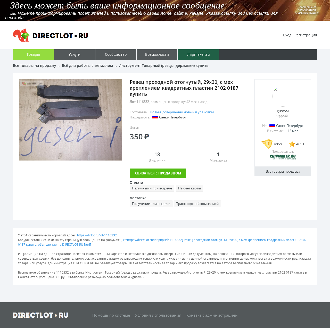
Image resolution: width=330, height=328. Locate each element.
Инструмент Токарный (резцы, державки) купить (163, 65)
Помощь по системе (111, 315)
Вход (287, 35)
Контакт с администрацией (212, 315)
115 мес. (292, 131)
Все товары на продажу (34, 65)
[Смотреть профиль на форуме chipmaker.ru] (283, 158)
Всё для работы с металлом (87, 65)
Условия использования (158, 315)
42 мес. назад (196, 101)
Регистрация (305, 35)
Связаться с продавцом (158, 173)
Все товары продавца (283, 171)
